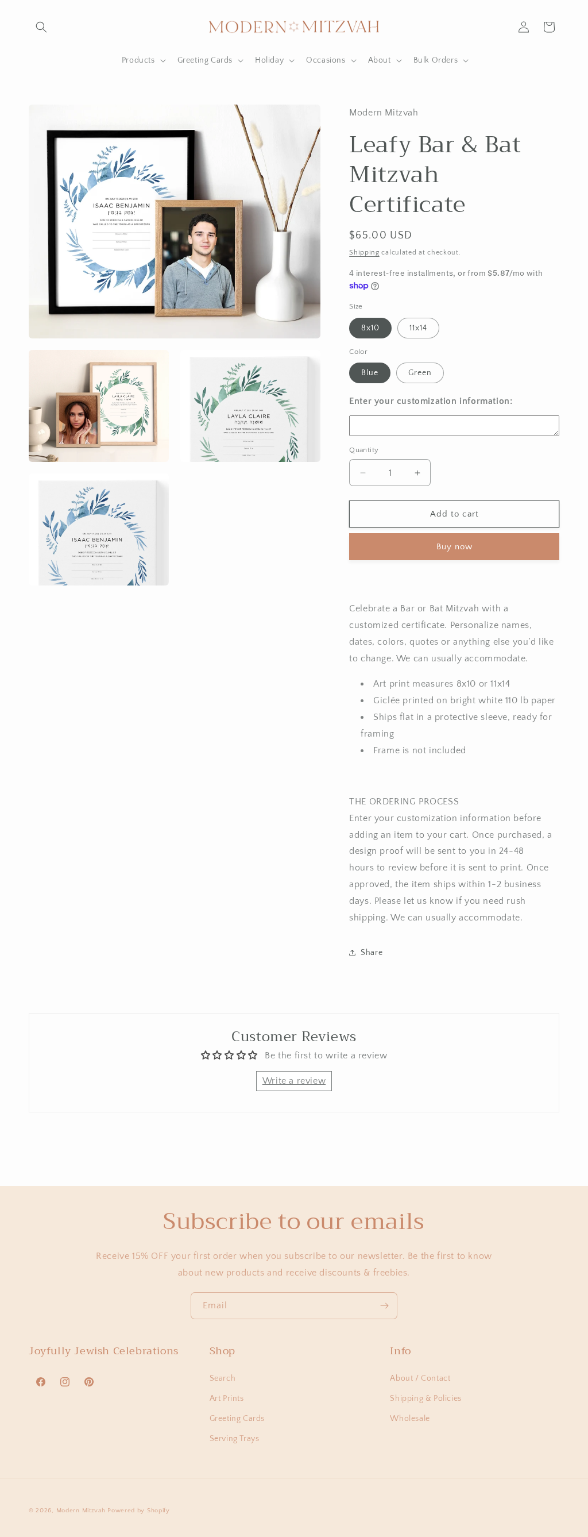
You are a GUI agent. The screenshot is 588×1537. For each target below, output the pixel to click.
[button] (41, 27)
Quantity (363, 450)
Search (223, 1378)
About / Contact (420, 1378)
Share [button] (371, 952)
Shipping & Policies (425, 1398)
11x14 (418, 328)
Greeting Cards (237, 1418)
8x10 (370, 328)
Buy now (454, 547)
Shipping (364, 252)
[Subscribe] (384, 1305)
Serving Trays (235, 1438)
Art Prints (227, 1398)
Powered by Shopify (138, 1510)
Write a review (294, 1081)
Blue (369, 372)
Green (420, 372)
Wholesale (410, 1418)
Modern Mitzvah (81, 1510)
